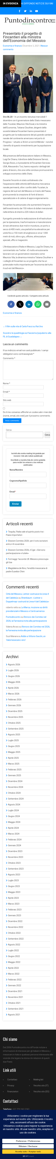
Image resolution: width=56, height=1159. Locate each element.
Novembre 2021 (15, 997)
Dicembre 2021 (15, 991)
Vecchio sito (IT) (41, 1085)
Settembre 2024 (16, 799)
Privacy (10, 1085)
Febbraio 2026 (15, 699)
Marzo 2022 (13, 974)
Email (6, 392)
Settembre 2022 (16, 939)
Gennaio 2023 (14, 915)
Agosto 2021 (14, 1014)
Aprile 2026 (13, 688)
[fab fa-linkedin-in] (30, 11)
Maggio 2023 (14, 892)
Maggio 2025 (14, 752)
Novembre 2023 (15, 857)
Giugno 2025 (14, 746)
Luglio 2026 (13, 670)
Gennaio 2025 (14, 775)
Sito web (7, 400)
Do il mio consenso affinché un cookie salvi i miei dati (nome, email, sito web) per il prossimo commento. (27, 414)
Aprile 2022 (13, 968)
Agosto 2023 (14, 874)
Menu (53, 21)
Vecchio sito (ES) (41, 1091)
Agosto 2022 (14, 944)
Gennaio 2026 (14, 705)
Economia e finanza (12, 46)
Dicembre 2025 (15, 711)
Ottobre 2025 (14, 723)
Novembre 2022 (15, 927)
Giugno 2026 (14, 676)
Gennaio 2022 (14, 985)
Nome (6, 383)
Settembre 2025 (16, 729)
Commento (9, 358)
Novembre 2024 (15, 787)
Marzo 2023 (13, 904)
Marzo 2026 (13, 694)
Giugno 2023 (14, 886)
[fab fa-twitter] (25, 11)
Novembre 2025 (15, 717)
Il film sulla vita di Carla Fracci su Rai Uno (23, 326)
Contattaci (12, 1079)
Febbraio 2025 (15, 769)
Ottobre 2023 (14, 863)
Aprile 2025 (13, 758)
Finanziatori (12, 1091)
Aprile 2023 (13, 898)
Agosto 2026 (14, 664)
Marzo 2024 (13, 834)
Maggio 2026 (14, 682)
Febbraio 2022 (15, 979)
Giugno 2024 (14, 816)
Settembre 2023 (16, 869)
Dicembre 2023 (15, 851)
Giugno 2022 (14, 956)
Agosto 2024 (14, 804)
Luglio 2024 (13, 810)
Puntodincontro (13, 617)
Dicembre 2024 (15, 781)
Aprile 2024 (13, 828)
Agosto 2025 (14, 734)
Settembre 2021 (16, 1009)
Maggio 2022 (14, 962)
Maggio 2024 (14, 822)
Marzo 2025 (13, 764)
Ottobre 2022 (14, 933)
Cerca (8, 430)
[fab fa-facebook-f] (19, 11)
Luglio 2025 (13, 740)
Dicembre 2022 (15, 921)
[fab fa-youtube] (36, 11)
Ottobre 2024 (14, 793)
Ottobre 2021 (14, 1003)
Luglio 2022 (13, 950)
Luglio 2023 (13, 880)
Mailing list (38, 1079)
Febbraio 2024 (15, 839)
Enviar (15, 504)
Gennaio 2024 (14, 845)
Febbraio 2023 (15, 909)
